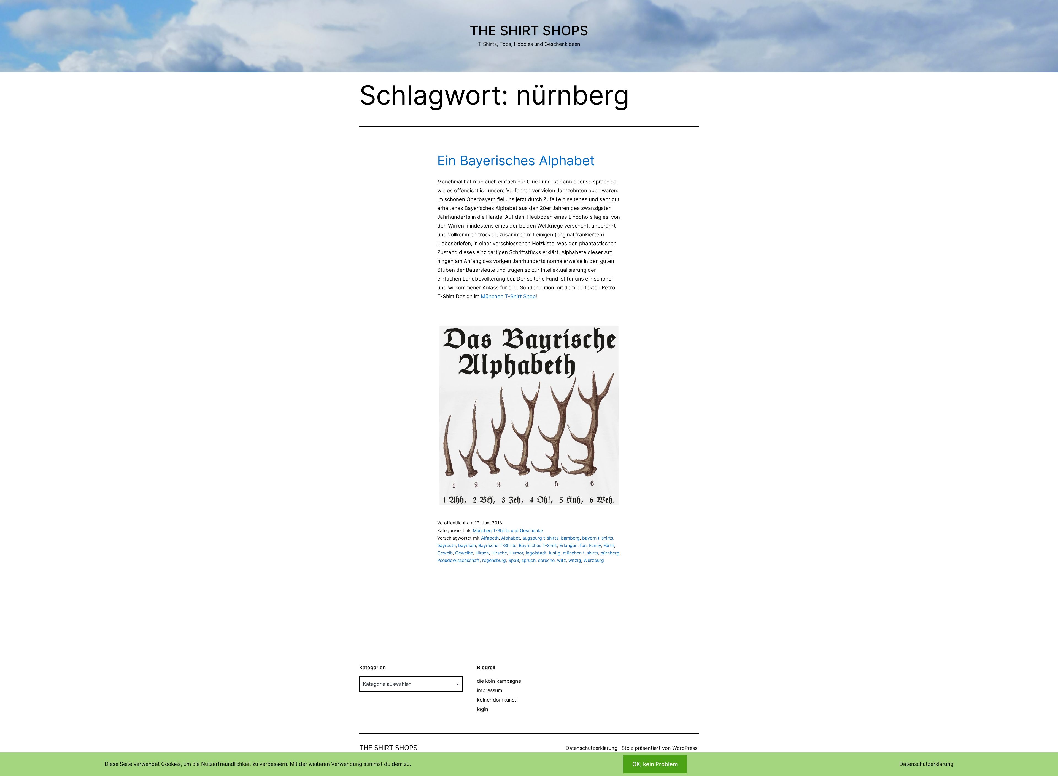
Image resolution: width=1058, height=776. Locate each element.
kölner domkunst (496, 700)
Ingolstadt (536, 553)
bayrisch (467, 545)
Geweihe (464, 553)
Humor (516, 553)
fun (583, 545)
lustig (554, 553)
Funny (595, 545)
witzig (574, 560)
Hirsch (482, 553)
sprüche (546, 560)
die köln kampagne (499, 681)
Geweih (445, 553)
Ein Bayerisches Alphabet (516, 160)
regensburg (494, 560)
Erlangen (568, 545)
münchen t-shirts (580, 553)
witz (561, 560)
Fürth (608, 545)
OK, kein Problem (655, 764)
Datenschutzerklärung (591, 748)
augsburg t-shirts (540, 538)
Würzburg (594, 560)
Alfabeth (490, 538)
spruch (529, 560)
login (482, 709)
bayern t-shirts (597, 538)
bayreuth (446, 545)
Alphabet (510, 538)
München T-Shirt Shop (508, 296)
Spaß (513, 560)
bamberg (570, 538)
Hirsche (499, 553)
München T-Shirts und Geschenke (508, 530)
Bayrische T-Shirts (497, 545)
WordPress (684, 748)
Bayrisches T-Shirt (538, 545)
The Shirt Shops (529, 30)
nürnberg (610, 553)
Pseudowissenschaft (458, 560)
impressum (489, 690)
